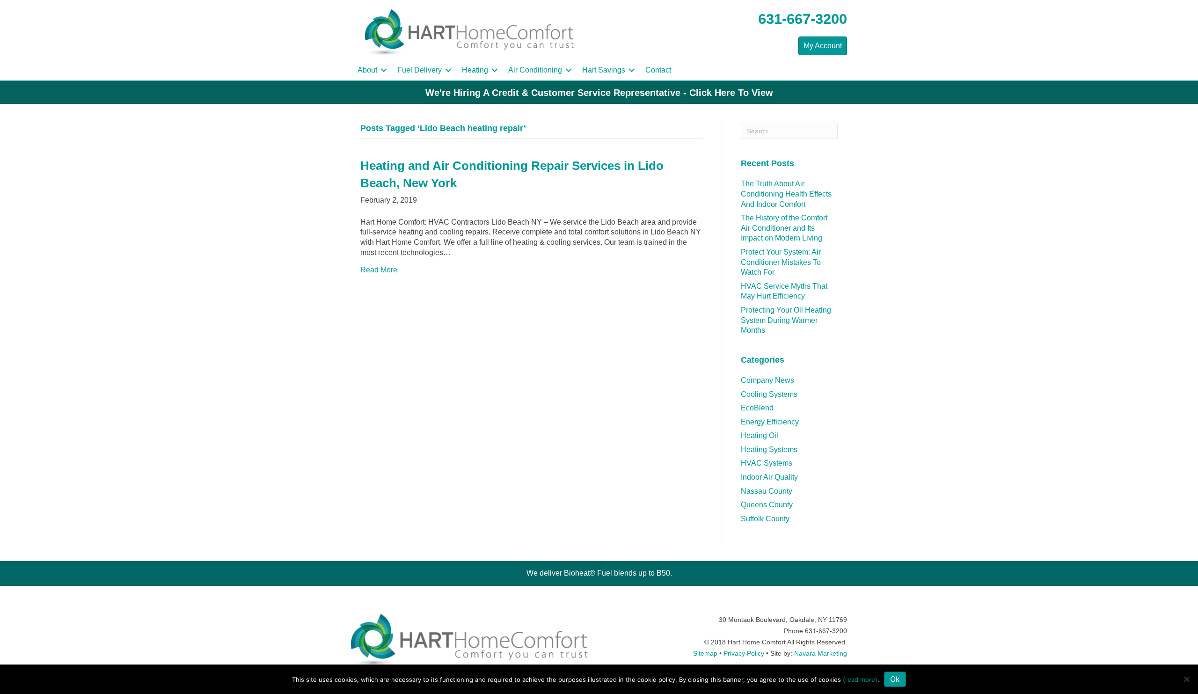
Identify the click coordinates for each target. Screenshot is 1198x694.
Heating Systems (769, 449)
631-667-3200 (802, 19)
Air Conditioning (535, 70)
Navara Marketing (820, 653)
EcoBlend (757, 408)
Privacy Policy (743, 653)
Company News (767, 380)
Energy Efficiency (770, 422)
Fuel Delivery (419, 70)
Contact (658, 70)
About (367, 70)
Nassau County (766, 491)
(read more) (860, 679)
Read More (378, 270)
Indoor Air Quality (769, 477)
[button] (383, 70)
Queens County (767, 505)
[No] (1186, 679)
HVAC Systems (766, 463)
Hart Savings (603, 70)
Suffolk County (765, 519)
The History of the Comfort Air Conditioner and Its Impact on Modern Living (784, 228)
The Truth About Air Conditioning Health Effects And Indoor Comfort (786, 194)
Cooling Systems (769, 394)
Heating (475, 70)
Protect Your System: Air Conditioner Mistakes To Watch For (781, 262)
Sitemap (705, 653)
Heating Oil (759, 435)
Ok (895, 679)
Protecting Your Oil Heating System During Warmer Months (786, 320)
